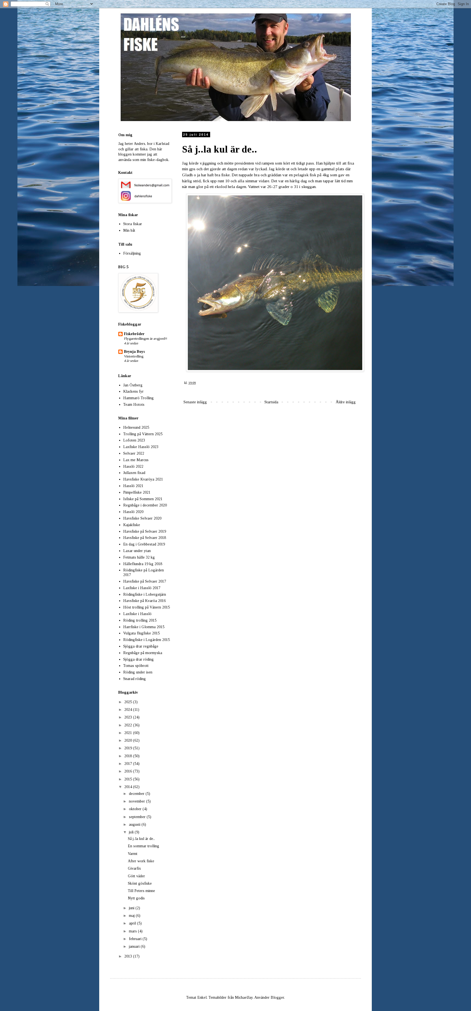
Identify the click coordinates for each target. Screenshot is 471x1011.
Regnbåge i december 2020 (145, 505)
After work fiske (141, 861)
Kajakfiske (131, 525)
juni (132, 908)
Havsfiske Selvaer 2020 (142, 518)
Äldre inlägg (346, 402)
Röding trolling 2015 (139, 620)
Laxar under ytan (137, 551)
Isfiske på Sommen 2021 (142, 499)
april (133, 923)
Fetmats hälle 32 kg (139, 557)
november (137, 801)
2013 (128, 956)
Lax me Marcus (136, 460)
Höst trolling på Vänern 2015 (146, 607)
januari (135, 946)
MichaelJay (244, 997)
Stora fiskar (132, 224)
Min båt (129, 230)
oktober (136, 809)
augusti (135, 824)
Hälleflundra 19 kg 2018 (142, 564)
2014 (128, 787)
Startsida (271, 402)
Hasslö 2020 (133, 512)
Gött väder (136, 876)
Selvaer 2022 (133, 453)
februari (136, 939)
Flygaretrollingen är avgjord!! (145, 338)
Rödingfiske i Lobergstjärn (144, 594)
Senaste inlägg (195, 402)
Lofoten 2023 (134, 440)
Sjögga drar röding (138, 659)
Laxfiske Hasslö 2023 (140, 447)
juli (132, 832)
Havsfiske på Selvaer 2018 (144, 538)
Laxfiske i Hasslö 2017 (141, 588)
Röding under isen (137, 672)
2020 (128, 740)
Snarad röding (134, 679)
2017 (128, 764)
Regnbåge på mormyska (142, 653)
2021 (128, 733)
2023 (128, 717)
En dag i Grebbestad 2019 (144, 544)
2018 (128, 756)
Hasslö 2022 (133, 466)
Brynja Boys (134, 352)
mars (133, 931)
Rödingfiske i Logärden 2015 (146, 640)
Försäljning (132, 253)
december (137, 794)
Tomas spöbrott (136, 666)
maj (132, 916)
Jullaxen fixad (134, 473)
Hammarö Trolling (138, 398)
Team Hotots (133, 404)
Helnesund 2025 (136, 427)
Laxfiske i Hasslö (137, 614)
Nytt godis (136, 898)
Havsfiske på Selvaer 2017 (144, 581)
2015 (128, 779)
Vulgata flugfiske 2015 (141, 633)
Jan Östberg (133, 385)
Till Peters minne (141, 891)
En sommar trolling (143, 846)
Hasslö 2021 (133, 486)
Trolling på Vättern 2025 (142, 434)
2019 (128, 748)
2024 (128, 710)
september (138, 817)
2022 (128, 725)
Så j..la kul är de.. (141, 839)
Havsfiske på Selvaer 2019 (144, 531)
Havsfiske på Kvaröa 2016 (144, 601)
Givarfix (134, 868)
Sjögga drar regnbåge (140, 646)
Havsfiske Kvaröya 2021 (143, 479)
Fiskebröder (134, 334)
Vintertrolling (133, 356)
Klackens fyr (133, 391)
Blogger (277, 997)
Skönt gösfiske (140, 883)
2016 (128, 771)
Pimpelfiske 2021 (136, 492)
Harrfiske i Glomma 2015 (143, 627)
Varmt (132, 854)
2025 (128, 702)
